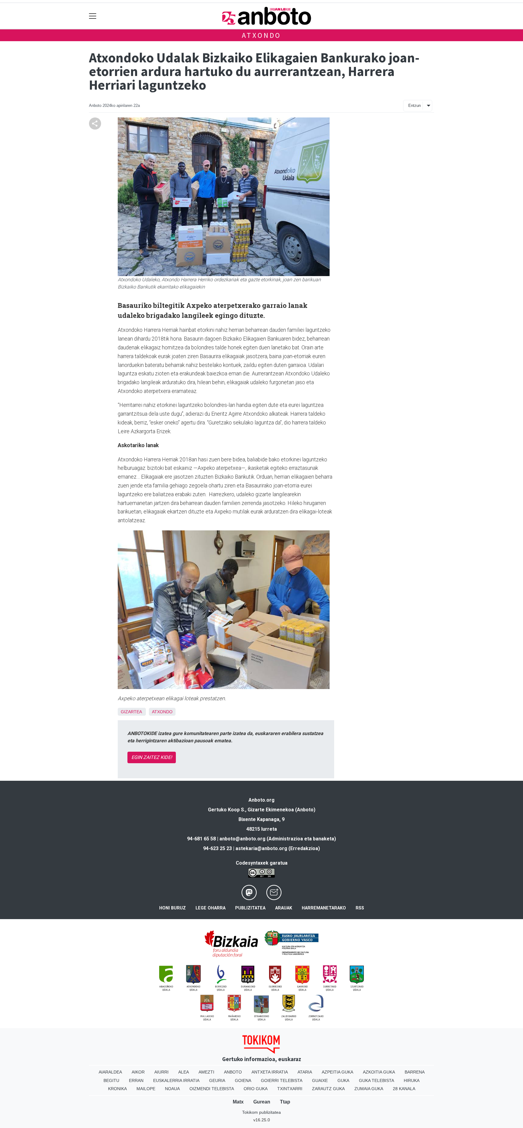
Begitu (111, 1080)
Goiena (243, 1080)
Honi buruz (172, 908)
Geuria (217, 1080)
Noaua (172, 1088)
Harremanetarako (324, 908)
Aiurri (161, 1072)
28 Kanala (404, 1088)
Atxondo (261, 35)
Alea (183, 1072)
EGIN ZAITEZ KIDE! (151, 757)
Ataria (305, 1072)
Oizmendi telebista (211, 1088)
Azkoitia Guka (379, 1072)
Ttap (285, 1101)
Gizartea (131, 711)
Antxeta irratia (270, 1072)
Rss (360, 908)
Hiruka (411, 1080)
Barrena (415, 1072)
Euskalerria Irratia (176, 1080)
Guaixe (320, 1080)
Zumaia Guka (368, 1088)
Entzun (414, 105)
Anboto (233, 1072)
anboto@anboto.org (242, 839)
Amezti (206, 1072)
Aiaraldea (110, 1072)
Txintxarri (289, 1088)
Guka (343, 1080)
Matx (238, 1101)
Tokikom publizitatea (261, 1112)
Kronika (117, 1088)
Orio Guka (256, 1088)
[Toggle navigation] (92, 16)
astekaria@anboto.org (261, 848)
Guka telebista (376, 1080)
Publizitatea (250, 908)
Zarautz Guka (328, 1088)
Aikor (138, 1072)
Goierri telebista (281, 1080)
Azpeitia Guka (337, 1072)
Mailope (146, 1088)
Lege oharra (210, 908)
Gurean (261, 1101)
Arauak (283, 908)
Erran (136, 1080)
